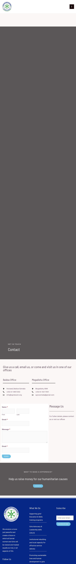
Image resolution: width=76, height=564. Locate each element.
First (3, 414)
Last (18, 414)
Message (6, 429)
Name (5, 407)
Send (6, 456)
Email (5, 420)
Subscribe (63, 524)
